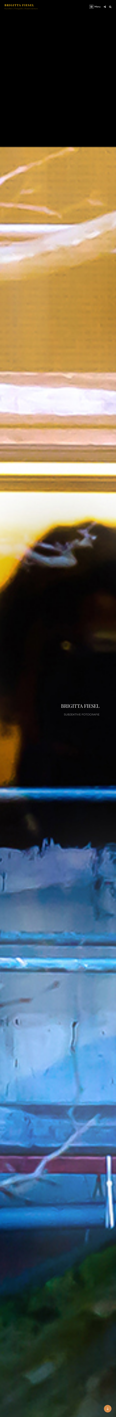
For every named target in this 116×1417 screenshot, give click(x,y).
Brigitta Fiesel (19, 5)
